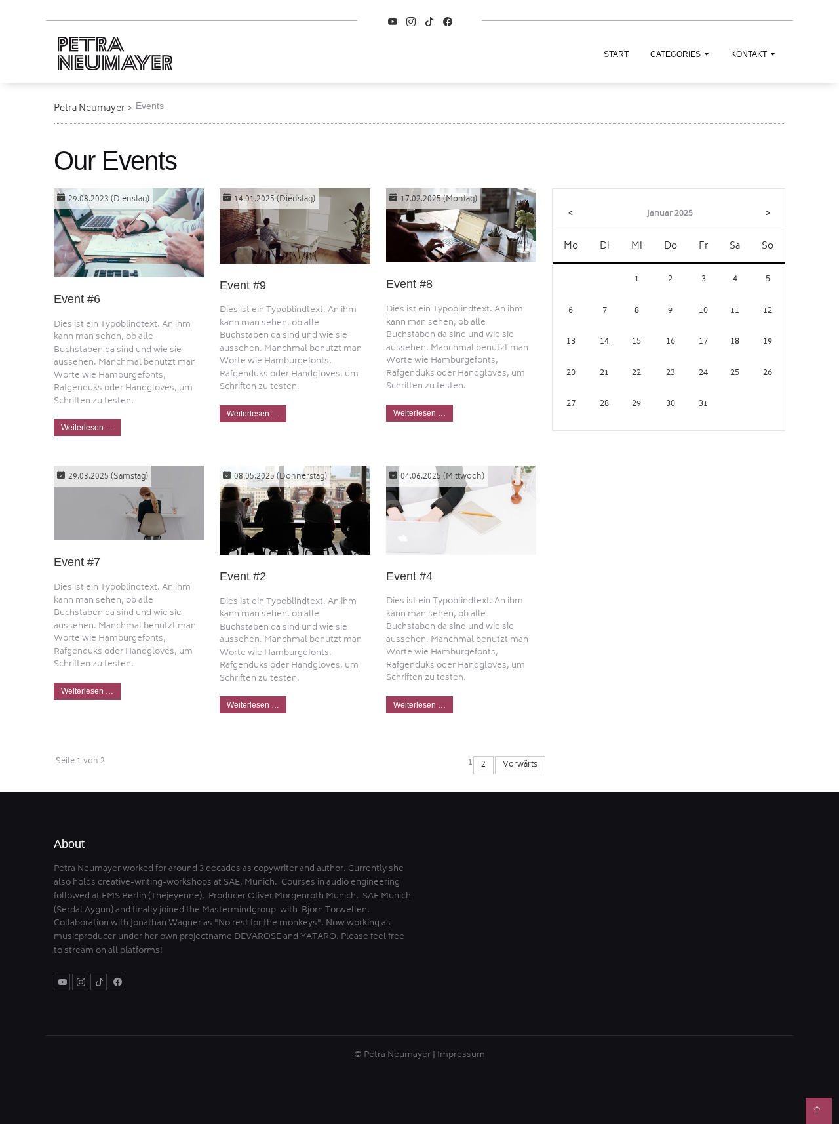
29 (636, 404)
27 (571, 404)
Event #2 (243, 576)
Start (616, 54)
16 (670, 342)
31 (703, 404)
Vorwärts (520, 765)
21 (604, 373)
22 (636, 373)
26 (767, 373)
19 (767, 342)
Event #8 (409, 284)
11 (734, 311)
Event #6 (77, 299)
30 (670, 404)
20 (571, 373)
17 (703, 342)
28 (604, 404)
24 (703, 373)
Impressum (461, 1055)
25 (734, 373)
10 (703, 311)
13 (571, 342)
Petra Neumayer (89, 108)
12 (767, 311)
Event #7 (77, 562)
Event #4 (409, 576)
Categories (675, 54)
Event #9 (243, 285)
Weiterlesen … (87, 427)
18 (734, 342)
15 (636, 342)
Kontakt (749, 54)
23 (670, 373)
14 (604, 342)
